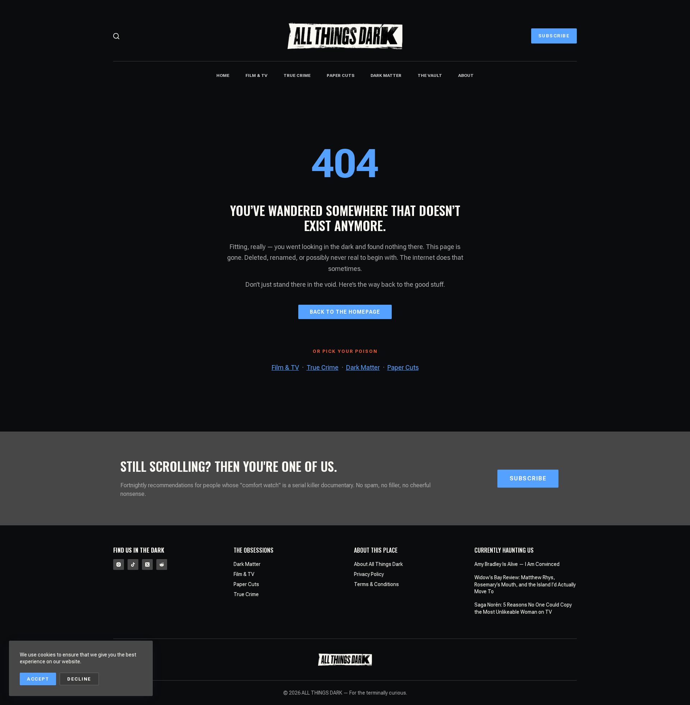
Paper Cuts (340, 75)
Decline (79, 679)
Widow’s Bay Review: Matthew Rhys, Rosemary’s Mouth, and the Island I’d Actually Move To (525, 584)
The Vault (430, 75)
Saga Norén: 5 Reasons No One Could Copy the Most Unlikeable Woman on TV (523, 608)
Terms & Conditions (376, 584)
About (466, 75)
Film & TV (256, 75)
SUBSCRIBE (554, 35)
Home (222, 75)
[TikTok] (133, 564)
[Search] (116, 36)
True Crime (297, 75)
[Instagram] (118, 564)
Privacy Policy (369, 574)
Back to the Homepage (345, 312)
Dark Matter (386, 75)
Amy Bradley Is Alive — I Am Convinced (517, 564)
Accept (38, 679)
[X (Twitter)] (147, 564)
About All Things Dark (378, 564)
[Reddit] (161, 564)
